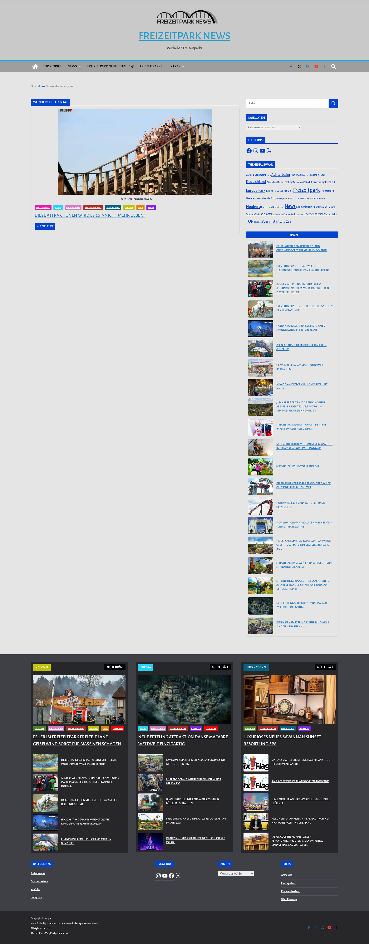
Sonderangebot (297, 214)
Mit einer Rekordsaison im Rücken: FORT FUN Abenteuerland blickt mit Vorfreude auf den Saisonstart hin (303, 585)
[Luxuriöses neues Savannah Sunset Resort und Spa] (290, 699)
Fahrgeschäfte (73, 208)
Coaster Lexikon (39, 881)
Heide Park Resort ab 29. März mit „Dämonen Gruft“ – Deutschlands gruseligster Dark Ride (303, 544)
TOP (249, 221)
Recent (294, 234)
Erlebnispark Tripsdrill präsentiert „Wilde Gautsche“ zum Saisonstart (303, 485)
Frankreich (278, 191)
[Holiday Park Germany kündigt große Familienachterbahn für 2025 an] (260, 328)
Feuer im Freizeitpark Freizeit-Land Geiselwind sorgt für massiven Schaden (301, 248)
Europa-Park (255, 190)
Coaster (312, 174)
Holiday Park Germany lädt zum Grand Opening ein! (300, 505)
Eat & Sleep (39, 729)
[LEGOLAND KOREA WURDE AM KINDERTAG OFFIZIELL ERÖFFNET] (256, 802)
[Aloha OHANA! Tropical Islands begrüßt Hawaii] (260, 387)
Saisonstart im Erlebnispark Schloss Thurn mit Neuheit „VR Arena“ (304, 565)
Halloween (258, 198)
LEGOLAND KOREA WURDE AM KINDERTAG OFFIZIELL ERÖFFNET (301, 801)
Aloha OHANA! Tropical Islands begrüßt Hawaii (301, 386)
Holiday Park (281, 199)
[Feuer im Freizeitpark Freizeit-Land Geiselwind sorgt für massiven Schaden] (260, 249)
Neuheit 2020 (278, 207)
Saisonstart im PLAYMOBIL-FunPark (298, 466)
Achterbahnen (43, 208)
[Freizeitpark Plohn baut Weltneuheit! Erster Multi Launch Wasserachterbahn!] (260, 269)
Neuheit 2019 (266, 207)
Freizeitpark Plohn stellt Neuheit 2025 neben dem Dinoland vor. (304, 308)
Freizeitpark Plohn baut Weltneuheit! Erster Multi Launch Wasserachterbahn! (302, 268)
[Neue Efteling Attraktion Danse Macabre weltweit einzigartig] (260, 606)
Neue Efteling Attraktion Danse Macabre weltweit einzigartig (302, 605)
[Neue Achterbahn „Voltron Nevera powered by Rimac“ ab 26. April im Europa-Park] (260, 447)
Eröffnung (318, 182)
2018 (256, 174)
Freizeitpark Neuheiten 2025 (110, 66)
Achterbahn (280, 175)
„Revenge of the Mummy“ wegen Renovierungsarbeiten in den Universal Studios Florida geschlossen (297, 840)
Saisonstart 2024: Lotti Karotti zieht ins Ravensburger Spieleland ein (301, 426)
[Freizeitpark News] (35, 66)
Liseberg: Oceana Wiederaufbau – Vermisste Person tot (193, 781)
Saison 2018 (251, 214)
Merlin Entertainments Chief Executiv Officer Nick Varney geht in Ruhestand (300, 820)
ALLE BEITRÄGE (115, 667)
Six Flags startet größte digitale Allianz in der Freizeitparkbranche (301, 762)
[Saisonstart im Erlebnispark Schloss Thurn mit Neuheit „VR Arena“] (260, 565)
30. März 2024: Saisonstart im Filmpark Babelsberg (299, 367)
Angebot (296, 174)
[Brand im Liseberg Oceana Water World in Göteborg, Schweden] (150, 802)
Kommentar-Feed (290, 891)
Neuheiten (196, 729)
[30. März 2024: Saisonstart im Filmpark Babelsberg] (260, 368)
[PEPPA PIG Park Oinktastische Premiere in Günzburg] (260, 348)
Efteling (288, 182)
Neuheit (253, 206)
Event (269, 190)
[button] (79, 66)
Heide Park (269, 198)
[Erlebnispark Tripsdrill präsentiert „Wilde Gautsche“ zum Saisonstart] (260, 486)
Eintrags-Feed (288, 883)
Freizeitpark (306, 190)
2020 (269, 175)
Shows (151, 208)
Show (287, 214)
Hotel (290, 198)
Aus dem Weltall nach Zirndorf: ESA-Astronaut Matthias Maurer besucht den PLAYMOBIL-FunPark (302, 288)
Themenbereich (314, 214)
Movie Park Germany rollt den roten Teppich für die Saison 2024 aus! (304, 524)
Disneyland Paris (275, 182)
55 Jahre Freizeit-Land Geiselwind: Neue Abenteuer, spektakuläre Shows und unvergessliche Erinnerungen (300, 406)
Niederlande (304, 206)
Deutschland (256, 182)
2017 (249, 175)
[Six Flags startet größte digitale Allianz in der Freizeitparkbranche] (256, 762)
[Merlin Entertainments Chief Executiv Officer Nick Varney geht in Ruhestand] (256, 821)
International (113, 208)
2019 (262, 175)
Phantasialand (320, 207)
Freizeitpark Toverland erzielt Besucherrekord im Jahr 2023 (196, 820)
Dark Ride (322, 175)
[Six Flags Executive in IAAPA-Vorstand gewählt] (256, 782)
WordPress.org (289, 899)
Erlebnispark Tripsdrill (302, 182)
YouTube (35, 889)
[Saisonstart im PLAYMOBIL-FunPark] (260, 466)
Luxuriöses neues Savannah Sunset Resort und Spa (282, 740)
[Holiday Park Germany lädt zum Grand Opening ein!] (260, 506)
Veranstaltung (274, 221)
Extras (174, 66)
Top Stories (52, 66)
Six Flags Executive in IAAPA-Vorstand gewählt (300, 781)
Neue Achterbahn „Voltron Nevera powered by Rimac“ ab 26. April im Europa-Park (304, 446)
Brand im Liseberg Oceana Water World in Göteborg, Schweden (192, 801)
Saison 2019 (264, 214)
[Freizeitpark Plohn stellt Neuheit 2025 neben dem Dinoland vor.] (260, 309)
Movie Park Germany (315, 198)
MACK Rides (299, 199)
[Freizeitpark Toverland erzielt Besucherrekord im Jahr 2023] (150, 821)
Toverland (258, 222)
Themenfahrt (330, 214)
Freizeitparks (151, 66)
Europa (58, 208)
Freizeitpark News (184, 36)
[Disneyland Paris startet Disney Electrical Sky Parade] (150, 841)
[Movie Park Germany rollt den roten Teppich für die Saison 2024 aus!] (260, 525)
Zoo (288, 221)
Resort (331, 207)
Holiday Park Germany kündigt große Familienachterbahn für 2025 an (300, 327)
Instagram (36, 897)
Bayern (304, 175)
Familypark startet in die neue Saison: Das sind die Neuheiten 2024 (302, 624)
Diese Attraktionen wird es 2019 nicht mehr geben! (90, 215)
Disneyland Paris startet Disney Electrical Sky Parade (195, 840)
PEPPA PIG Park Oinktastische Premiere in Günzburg (301, 347)
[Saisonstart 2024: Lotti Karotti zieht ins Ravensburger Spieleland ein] (260, 427)
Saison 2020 (277, 214)
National (129, 208)
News (72, 66)
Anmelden (286, 875)
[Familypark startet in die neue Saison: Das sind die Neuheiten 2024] (260, 625)
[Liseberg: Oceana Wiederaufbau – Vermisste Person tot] (150, 782)
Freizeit (288, 190)
